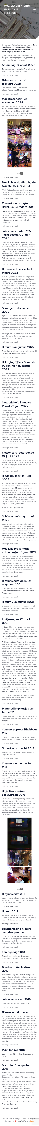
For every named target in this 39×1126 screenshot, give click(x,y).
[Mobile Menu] (34, 9)
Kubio (32, 1121)
